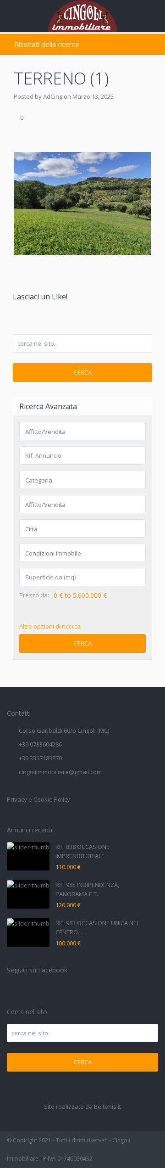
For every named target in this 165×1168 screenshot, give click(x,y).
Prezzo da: (34, 595)
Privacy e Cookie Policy (38, 799)
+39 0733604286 (40, 744)
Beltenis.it (107, 1106)
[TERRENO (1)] (82, 202)
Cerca (83, 372)
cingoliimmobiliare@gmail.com (60, 772)
